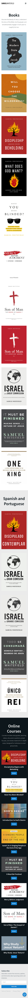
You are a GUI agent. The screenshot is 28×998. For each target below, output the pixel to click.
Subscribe (14, 986)
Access (14, 773)
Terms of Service (5, 991)
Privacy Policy (16, 991)
